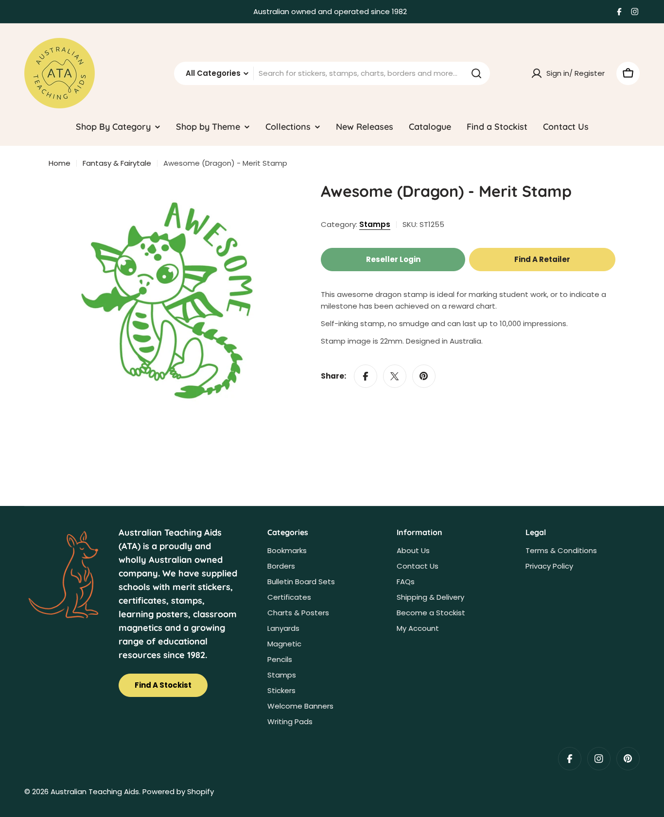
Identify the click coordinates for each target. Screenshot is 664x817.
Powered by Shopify (178, 791)
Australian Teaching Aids (95, 791)
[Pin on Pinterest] (424, 376)
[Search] (476, 73)
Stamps (374, 224)
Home (59, 163)
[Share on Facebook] (365, 376)
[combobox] (332, 73)
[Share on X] (394, 376)
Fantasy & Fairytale (117, 163)
